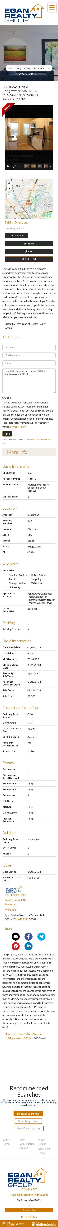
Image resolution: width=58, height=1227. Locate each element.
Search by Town (28, 1121)
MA (27, 1033)
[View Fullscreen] (9, 195)
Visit (30, 251)
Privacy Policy (18, 426)
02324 (27, 1038)
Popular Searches (28, 1113)
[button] (50, 68)
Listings (18, 1033)
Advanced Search (30, 74)
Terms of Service (47, 439)
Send (7, 433)
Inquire (30, 243)
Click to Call (30, 259)
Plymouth (37, 1033)
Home (8, 1033)
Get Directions (16, 235)
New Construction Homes (27, 1143)
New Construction (28, 1128)
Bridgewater (14, 1038)
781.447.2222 (21, 919)
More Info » (11, 909)
